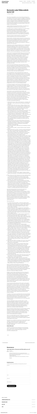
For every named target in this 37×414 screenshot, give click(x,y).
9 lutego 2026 (10, 350)
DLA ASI (3, 404)
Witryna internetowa (9, 381)
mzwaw (9, 13)
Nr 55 (8, 335)
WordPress (35, 412)
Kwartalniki (12, 13)
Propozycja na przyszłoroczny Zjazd (29, 342)
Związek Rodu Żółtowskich (5, 2)
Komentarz (8, 365)
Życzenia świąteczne (5, 342)
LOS (2, 406)
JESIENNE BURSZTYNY (6, 399)
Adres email (8, 378)
